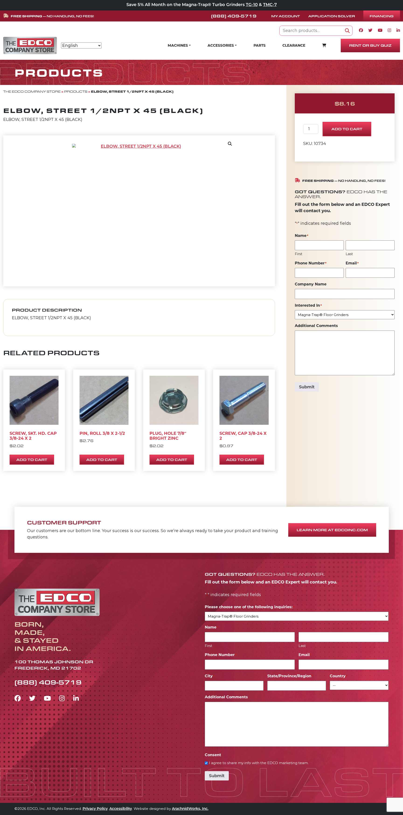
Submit (307, 387)
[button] (230, 144)
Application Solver (331, 16)
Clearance (293, 45)
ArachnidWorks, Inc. (190, 809)
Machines (178, 45)
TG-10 (252, 5)
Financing (382, 16)
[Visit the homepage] (57, 601)
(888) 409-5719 (234, 16)
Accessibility (120, 809)
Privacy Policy (95, 809)
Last (349, 254)
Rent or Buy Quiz (370, 45)
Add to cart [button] (31, 459)
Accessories (221, 45)
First (298, 254)
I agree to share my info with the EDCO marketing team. (259, 763)
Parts (260, 45)
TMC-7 (270, 5)
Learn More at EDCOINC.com (332, 530)
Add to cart (346, 129)
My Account (285, 16)
